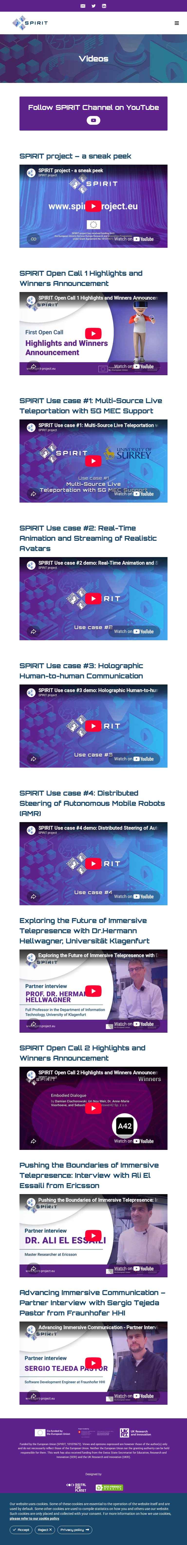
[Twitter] (93, 5)
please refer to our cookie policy (34, 1518)
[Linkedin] (104, 5)
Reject (43, 1530)
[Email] (82, 5)
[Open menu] (176, 23)
